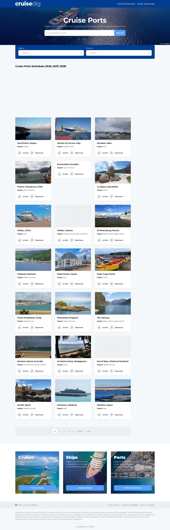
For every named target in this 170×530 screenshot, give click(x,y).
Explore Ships (85, 488)
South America (29, 190)
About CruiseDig (147, 505)
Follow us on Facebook (27, 505)
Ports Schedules (126, 3)
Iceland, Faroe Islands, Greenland (75, 234)
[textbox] (49, 53)
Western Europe (29, 277)
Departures (39, 153)
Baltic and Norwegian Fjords (113, 234)
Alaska (26, 146)
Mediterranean (68, 146)
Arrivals (25, 153)
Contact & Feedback (129, 505)
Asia (104, 146)
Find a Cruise (37, 488)
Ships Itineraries (146, 3)
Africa (105, 190)
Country (89, 48)
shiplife (167, 44)
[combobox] (51, 53)
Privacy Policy (113, 505)
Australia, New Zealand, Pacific (35, 365)
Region (21, 48)
